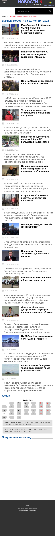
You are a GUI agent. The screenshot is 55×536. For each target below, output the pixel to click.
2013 (35, 429)
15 (12, 410)
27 (48, 414)
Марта (20, 422)
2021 (21, 431)
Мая (32, 422)
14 (4, 410)
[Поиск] (50, 11)
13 (48, 407)
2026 (30, 431)
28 (4, 417)
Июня (36, 422)
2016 (6, 431)
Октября (15, 424)
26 (41, 414)
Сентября (8, 424)
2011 (25, 429)
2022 (26, 431)
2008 (11, 429)
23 (19, 414)
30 (19, 417)
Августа (47, 422)
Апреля (26, 422)
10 (26, 407)
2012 (30, 429)
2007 (6, 429)
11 (33, 407)
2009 (16, 429)
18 (33, 410)
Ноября (21, 424)
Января (7, 422)
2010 (21, 429)
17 (26, 410)
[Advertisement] (27, 470)
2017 (11, 431)
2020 (16, 431)
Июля (42, 422)
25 (33, 414)
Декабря (28, 424)
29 (12, 417)
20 (48, 410)
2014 (40, 429)
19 (41, 410)
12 (41, 407)
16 (19, 410)
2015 (45, 429)
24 (26, 414)
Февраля (14, 422)
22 (12, 414)
